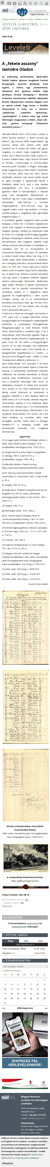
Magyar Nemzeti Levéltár (13, 19)
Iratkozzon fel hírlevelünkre (9, 3)
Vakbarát (30, 3)
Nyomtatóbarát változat (13, 899)
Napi (10, 940)
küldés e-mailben (11, 903)
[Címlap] (9, 10)
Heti (26, 940)
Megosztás (7, 906)
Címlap (30, 19)
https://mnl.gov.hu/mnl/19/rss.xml (25, 3)
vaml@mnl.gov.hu (36, 1118)
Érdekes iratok (41, 19)
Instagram (20, 3)
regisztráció (33, 923)
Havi (40, 940)
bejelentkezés (19, 926)
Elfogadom (7, 1163)
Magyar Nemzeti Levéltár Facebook (14, 3)
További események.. (11, 970)
